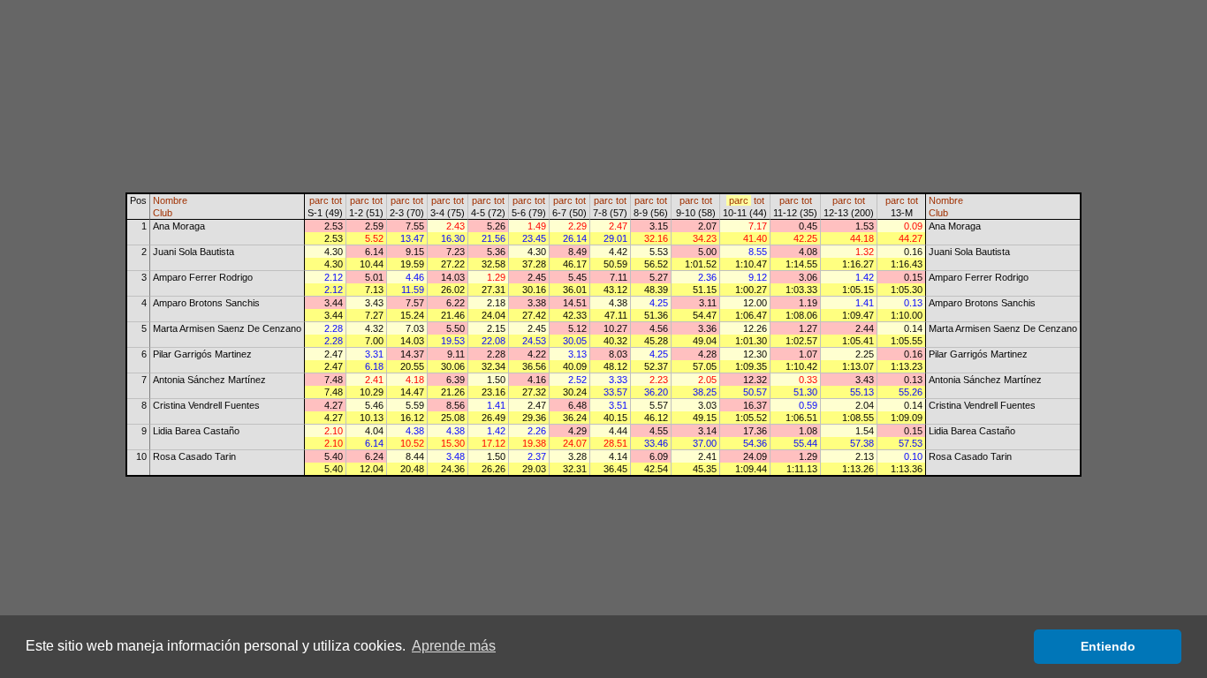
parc (319, 200)
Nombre (170, 200)
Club (162, 212)
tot (336, 200)
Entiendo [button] (1108, 646)
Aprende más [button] (454, 645)
